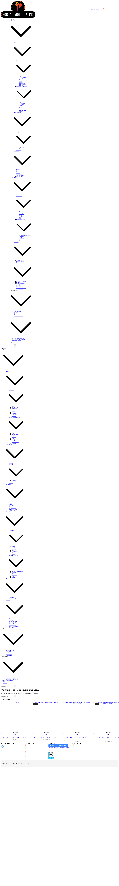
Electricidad (21, 216)
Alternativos (19, 196)
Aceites (20, 211)
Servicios (16, 262)
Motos (15, 42)
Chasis (20, 215)
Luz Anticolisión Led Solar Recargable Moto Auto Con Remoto (15, 737)
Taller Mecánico (19, 284)
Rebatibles (18, 150)
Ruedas (20, 218)
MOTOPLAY (15, 734)
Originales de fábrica (20, 219)
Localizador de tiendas (16, 340)
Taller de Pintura (20, 286)
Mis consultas (17, 314)
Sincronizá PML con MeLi (19, 339)
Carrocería (21, 214)
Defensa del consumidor (53, 750)
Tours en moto (19, 289)
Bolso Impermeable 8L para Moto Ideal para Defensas (46, 737)
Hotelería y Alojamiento (21, 281)
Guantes (18, 173)
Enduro (20, 81)
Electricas (21, 79)
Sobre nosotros (14, 341)
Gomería (18, 282)
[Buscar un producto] (53, 9)
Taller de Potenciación (21, 288)
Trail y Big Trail (22, 84)
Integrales (18, 132)
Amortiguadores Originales (25, 235)
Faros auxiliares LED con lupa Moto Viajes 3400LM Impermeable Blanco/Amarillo (77, 738)
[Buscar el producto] (15, 346)
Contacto (13, 342)
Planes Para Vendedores (19, 338)
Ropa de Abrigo (19, 176)
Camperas (18, 170)
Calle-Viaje (21, 147)
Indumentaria (16, 151)
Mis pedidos (16, 312)
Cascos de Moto (17, 112)
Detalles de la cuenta (18, 316)
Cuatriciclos (21, 78)
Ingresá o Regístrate (94, 9)
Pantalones (18, 171)
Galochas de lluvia (20, 175)
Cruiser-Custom (22, 77)
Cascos (28, 747)
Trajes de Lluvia (19, 174)
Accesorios (16, 242)
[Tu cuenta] (99, 9)
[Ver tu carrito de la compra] (103, 9)
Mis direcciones (17, 313)
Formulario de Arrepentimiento (58, 745)
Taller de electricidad (20, 285)
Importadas (18, 60)
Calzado (18, 169)
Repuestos (16, 177)
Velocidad (21, 85)
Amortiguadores (22, 213)
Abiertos (18, 130)
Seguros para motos (20, 283)
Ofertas (12, 19)
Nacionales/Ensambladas (21, 86)
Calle (20, 76)
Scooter (20, 82)
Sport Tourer (22, 83)
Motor (20, 217)
